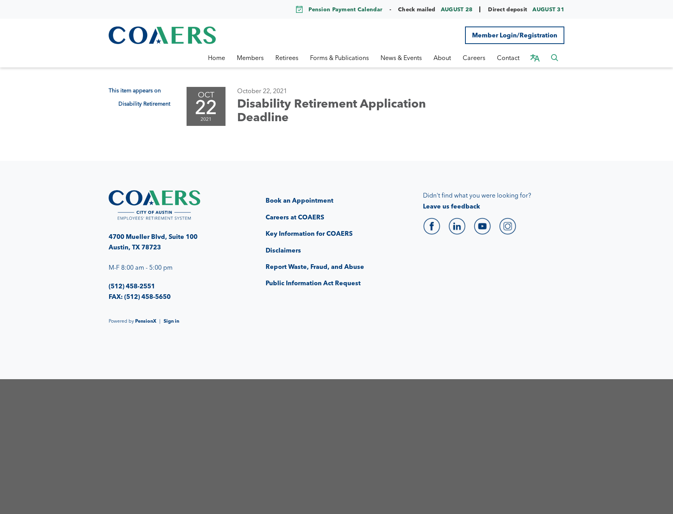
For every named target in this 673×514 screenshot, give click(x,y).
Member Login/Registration (514, 35)
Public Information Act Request (313, 283)
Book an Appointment (299, 200)
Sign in (171, 321)
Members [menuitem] (250, 58)
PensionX (145, 321)
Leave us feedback (451, 206)
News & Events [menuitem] (401, 58)
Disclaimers (283, 250)
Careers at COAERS (295, 217)
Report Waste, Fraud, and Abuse (315, 266)
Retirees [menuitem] (286, 58)
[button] (554, 57)
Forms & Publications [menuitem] (339, 58)
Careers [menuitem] (474, 58)
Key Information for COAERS (309, 233)
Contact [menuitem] (508, 58)
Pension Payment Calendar (345, 9)
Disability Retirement (144, 103)
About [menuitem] (442, 58)
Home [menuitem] (216, 58)
